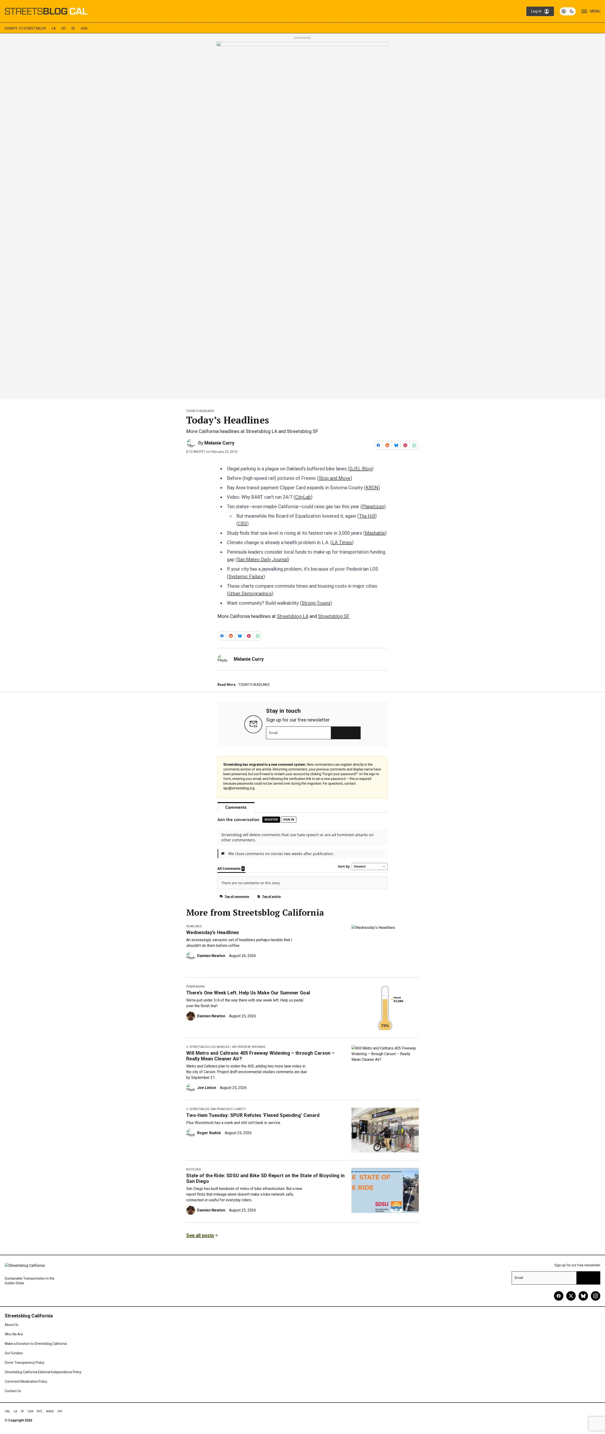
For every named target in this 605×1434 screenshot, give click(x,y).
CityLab (303, 497)
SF (73, 28)
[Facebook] (558, 1296)
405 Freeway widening (248, 1046)
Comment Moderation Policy (26, 1381)
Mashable (375, 533)
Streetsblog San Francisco (211, 1109)
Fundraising (195, 986)
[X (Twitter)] (571, 1296)
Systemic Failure (246, 576)
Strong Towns (316, 603)
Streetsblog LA (292, 616)
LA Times (342, 542)
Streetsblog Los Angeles (209, 1046)
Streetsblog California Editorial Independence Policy (43, 1372)
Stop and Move (334, 478)
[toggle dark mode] (568, 11)
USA (84, 28)
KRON (372, 487)
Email (273, 733)
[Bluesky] (583, 1296)
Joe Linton (206, 1087)
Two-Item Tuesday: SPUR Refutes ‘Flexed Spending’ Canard (253, 1115)
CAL (7, 1411)
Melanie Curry (219, 443)
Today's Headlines (200, 411)
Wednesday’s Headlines (212, 932)
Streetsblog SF (334, 616)
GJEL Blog (361, 469)
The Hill (367, 516)
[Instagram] (595, 1296)
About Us (11, 1325)
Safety (240, 1109)
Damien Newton (211, 955)
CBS (242, 523)
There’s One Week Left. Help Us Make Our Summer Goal (248, 993)
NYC (39, 1411)
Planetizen (373, 506)
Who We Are (14, 1334)
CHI (59, 1411)
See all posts (200, 1235)
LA (54, 28)
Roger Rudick (209, 1133)
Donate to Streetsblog (25, 28)
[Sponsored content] (302, 219)
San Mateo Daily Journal (262, 559)
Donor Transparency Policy (24, 1362)
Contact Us (13, 1391)
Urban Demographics (250, 593)
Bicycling (193, 1169)
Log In (536, 11)
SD (63, 28)
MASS (50, 1411)
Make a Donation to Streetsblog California (36, 1344)
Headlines (194, 926)
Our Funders (14, 1353)
